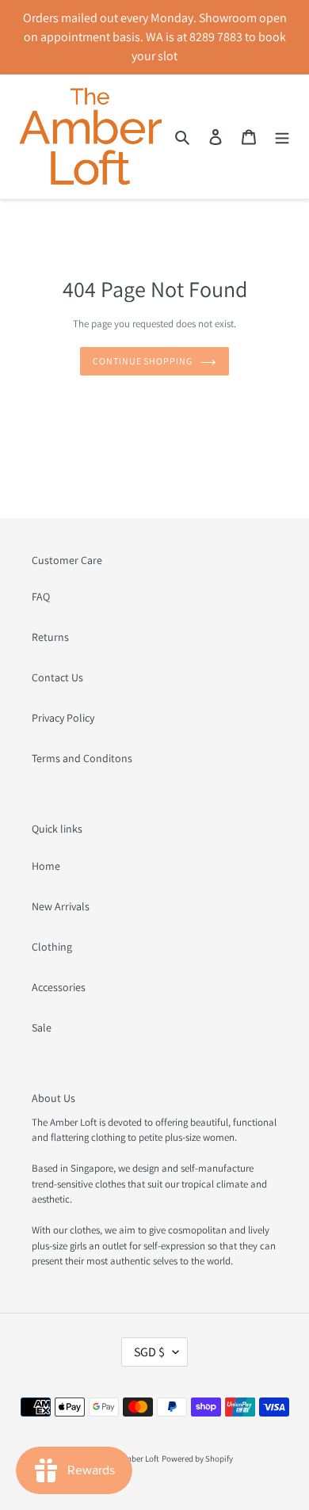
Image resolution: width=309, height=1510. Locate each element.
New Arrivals (61, 906)
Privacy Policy (63, 718)
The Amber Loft (132, 1458)
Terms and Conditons (82, 758)
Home (46, 866)
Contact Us (57, 677)
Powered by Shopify (197, 1458)
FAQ (41, 596)
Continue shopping (143, 361)
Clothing (52, 947)
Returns (50, 637)
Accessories (59, 987)
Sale (42, 1027)
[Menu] (282, 137)
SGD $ (149, 1352)
